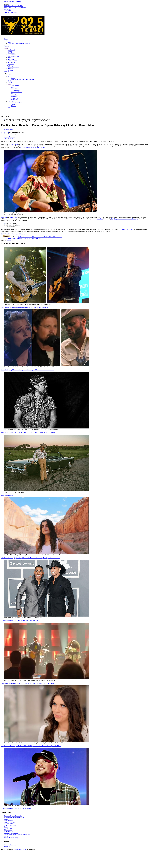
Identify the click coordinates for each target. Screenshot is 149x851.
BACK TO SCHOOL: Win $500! (13, 6)
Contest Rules (8, 828)
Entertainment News (13, 56)
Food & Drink (11, 62)
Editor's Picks (19, 238)
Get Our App (7, 10)
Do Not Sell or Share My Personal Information (17, 834)
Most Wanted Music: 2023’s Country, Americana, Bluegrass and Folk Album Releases (24, 307)
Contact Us (7, 65)
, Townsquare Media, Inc (19, 849)
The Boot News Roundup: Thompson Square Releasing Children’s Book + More (40, 237)
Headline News (12, 54)
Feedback (10, 68)
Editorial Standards (9, 822)
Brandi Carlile (13, 217)
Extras (6, 48)
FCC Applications (9, 823)
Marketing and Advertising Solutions (14, 817)
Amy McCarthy (5, 132)
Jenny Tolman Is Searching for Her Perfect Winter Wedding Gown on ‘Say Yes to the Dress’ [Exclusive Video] (31, 746)
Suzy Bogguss (115, 219)
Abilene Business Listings (11, 837)
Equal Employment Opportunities (13, 816)
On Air (6, 40)
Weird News (11, 59)
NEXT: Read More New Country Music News (13, 234)
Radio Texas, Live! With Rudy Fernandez (15, 7)
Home (6, 39)
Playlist (6, 45)
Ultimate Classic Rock (127, 229)
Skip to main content (6, 1)
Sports (9, 57)
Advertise (10, 70)
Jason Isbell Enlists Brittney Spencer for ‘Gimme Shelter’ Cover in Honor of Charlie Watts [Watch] (27, 683)
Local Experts (11, 50)
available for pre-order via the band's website (32, 147)
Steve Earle (100, 219)
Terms (6, 827)
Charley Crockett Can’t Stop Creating (11, 495)
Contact (6, 836)
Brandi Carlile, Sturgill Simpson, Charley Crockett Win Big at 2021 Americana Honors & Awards (27, 370)
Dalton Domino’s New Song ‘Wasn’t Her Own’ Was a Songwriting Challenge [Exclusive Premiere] (28, 432)
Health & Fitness (12, 60)
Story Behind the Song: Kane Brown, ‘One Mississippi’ (16, 808)
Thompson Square (13, 144)
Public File (7, 819)
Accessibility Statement (10, 831)
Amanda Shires (123, 219)
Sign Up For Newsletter (10, 12)
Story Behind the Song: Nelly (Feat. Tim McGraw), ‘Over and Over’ (19, 620)
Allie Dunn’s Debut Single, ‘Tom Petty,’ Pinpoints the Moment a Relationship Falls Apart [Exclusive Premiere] (31, 558)
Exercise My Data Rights (11, 833)
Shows (9, 42)
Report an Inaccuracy (10, 825)
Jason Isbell (4, 217)
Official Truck (8, 9)
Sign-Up (6, 71)
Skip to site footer (16, 1)
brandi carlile (11, 238)
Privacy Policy (8, 830)
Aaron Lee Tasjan (133, 219)
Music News (11, 53)
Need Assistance (8, 820)
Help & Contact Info (13, 67)
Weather (10, 51)
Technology (11, 64)
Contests (6, 46)
